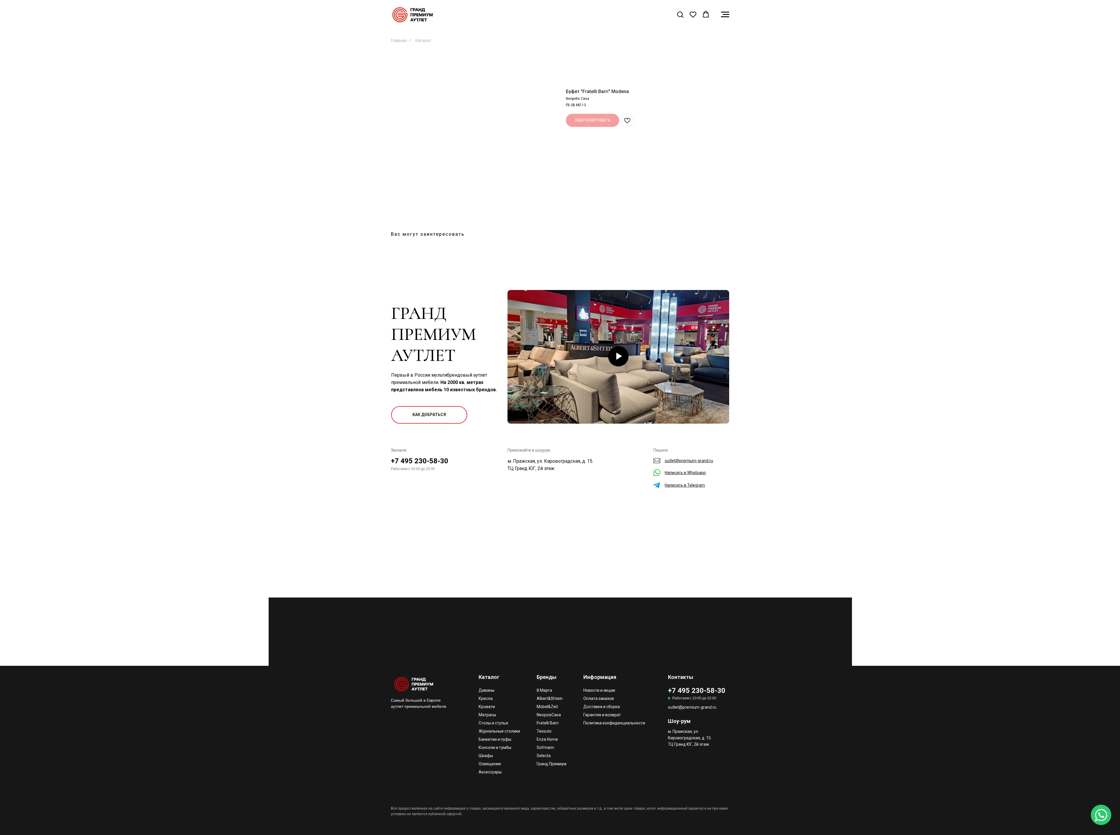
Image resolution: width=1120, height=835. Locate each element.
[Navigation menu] (725, 15)
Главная (399, 40)
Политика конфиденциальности (614, 723)
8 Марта (544, 690)
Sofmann (545, 747)
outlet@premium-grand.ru (692, 707)
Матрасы (487, 714)
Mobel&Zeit (547, 706)
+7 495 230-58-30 (419, 461)
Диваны (486, 690)
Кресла (486, 698)
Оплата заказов (598, 698)
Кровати (487, 706)
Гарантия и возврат (602, 714)
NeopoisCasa (549, 714)
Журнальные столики (499, 731)
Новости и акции (599, 690)
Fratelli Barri (548, 723)
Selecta (544, 755)
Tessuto (544, 731)
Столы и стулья (493, 723)
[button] (680, 14)
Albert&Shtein (550, 698)
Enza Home (547, 739)
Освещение (490, 763)
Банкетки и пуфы (495, 739)
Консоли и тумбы (495, 747)
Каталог (423, 40)
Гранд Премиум (551, 763)
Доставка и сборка (601, 706)
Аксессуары (490, 772)
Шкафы (486, 755)
